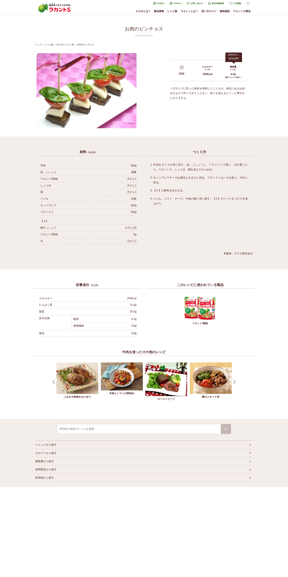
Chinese (177, 3)
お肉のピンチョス (85, 44)
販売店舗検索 (218, 3)
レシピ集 (172, 11)
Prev (54, 382)
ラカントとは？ (189, 11)
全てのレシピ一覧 (65, 44)
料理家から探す (44, 477)
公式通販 (237, 3)
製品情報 (159, 11)
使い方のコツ (209, 11)
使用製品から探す (46, 469)
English (160, 3)
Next (234, 382)
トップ (38, 44)
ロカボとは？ (143, 11)
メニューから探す (46, 444)
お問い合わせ (197, 3)
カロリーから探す (46, 453)
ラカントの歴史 (242, 11)
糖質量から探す (44, 461)
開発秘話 (225, 11)
